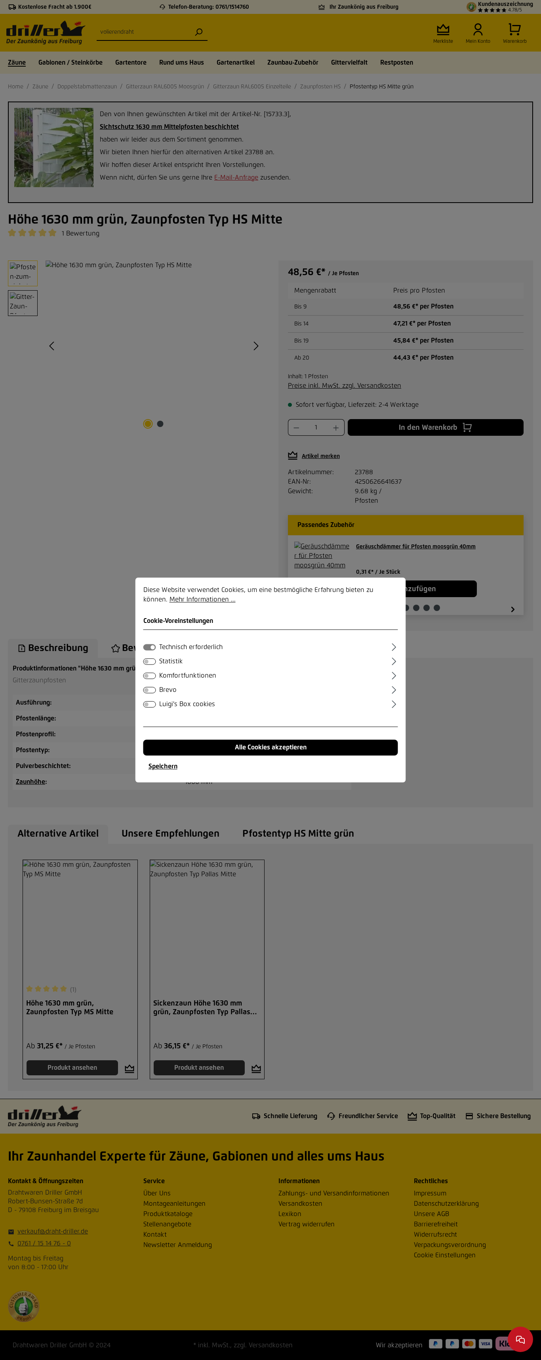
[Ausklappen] (394, 646)
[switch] (149, 662)
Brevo (168, 690)
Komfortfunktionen (187, 676)
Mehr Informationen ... (203, 599)
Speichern (163, 767)
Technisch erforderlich (191, 647)
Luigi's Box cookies (187, 704)
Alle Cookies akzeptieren (271, 748)
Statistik (171, 662)
